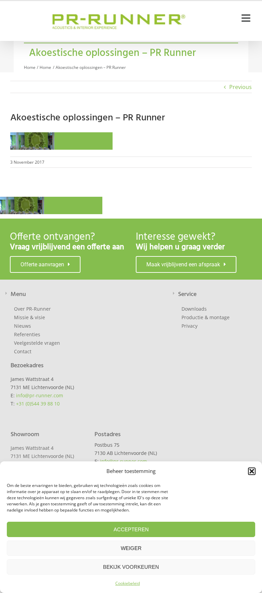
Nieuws (22, 326)
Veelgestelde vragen (37, 343)
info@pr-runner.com (39, 395)
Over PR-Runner (32, 309)
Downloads (194, 309)
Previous (240, 87)
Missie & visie (29, 317)
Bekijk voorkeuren (131, 567)
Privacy (189, 326)
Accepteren (131, 529)
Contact (22, 351)
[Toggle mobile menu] (247, 18)
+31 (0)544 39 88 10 (38, 403)
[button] (251, 471)
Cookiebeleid (127, 583)
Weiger (131, 548)
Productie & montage (205, 317)
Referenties (27, 334)
